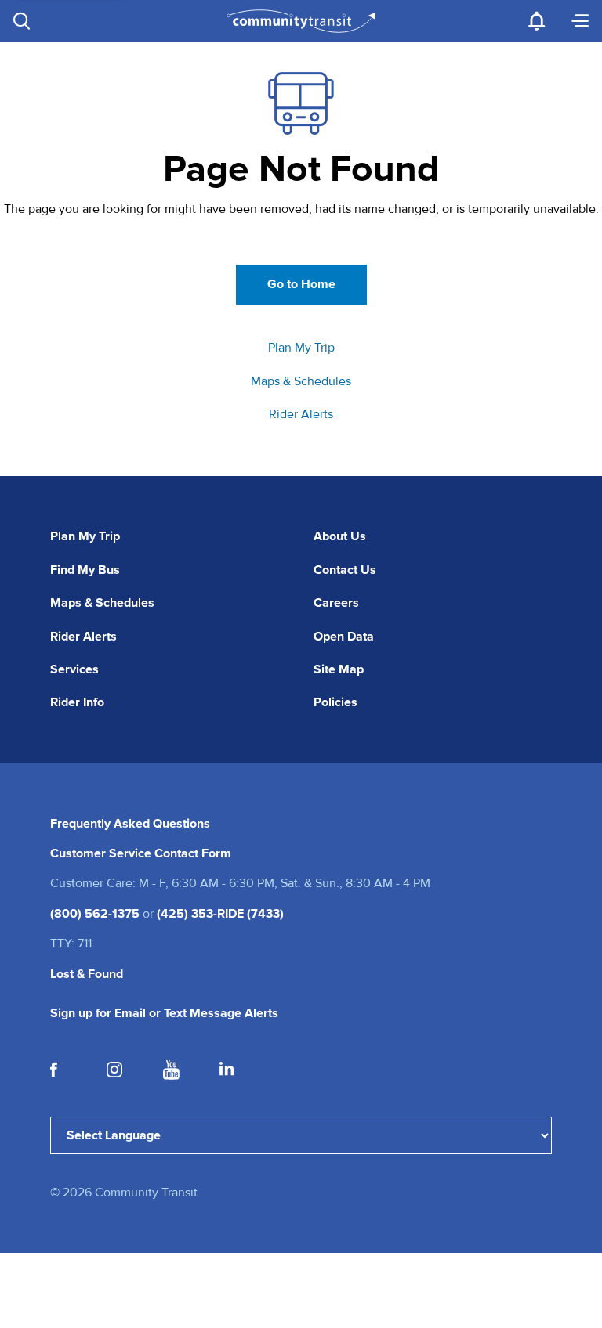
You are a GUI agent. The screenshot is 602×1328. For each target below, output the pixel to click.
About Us (340, 536)
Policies (335, 702)
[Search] (22, 21)
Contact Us (345, 570)
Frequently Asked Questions (130, 824)
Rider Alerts (301, 414)
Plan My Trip (301, 347)
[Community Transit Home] (301, 21)
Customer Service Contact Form (140, 853)
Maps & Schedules (301, 381)
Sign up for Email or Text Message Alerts (164, 1013)
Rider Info (77, 702)
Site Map (339, 669)
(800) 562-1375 (95, 914)
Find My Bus (85, 570)
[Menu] (580, 21)
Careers (336, 603)
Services (74, 669)
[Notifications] (536, 21)
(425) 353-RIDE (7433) (220, 914)
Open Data (344, 636)
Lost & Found (86, 974)
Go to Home (301, 284)
